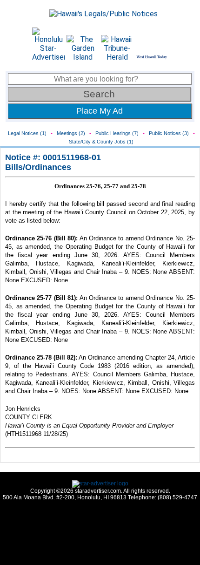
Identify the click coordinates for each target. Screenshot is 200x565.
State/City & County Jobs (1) (101, 141)
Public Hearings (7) (117, 133)
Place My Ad (99, 111)
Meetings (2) (71, 133)
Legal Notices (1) (27, 133)
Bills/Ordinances (38, 167)
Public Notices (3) (169, 133)
